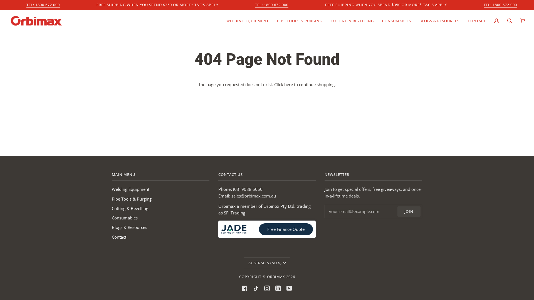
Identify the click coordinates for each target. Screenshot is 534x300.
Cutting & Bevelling (130, 208)
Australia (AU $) (265, 262)
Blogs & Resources (129, 227)
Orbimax (276, 276)
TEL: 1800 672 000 (43, 4)
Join (408, 211)
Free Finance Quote (286, 229)
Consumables (125, 218)
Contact (119, 237)
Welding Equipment (130, 189)
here (288, 84)
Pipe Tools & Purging (132, 199)
